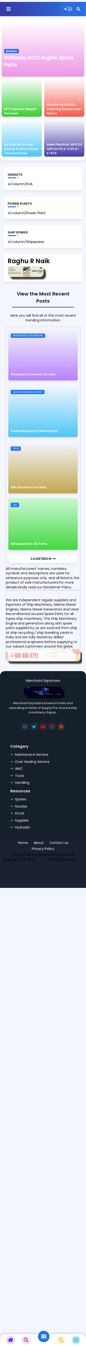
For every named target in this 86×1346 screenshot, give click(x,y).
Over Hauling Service (32, 761)
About (39, 843)
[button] (78, 9)
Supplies (22, 820)
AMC (19, 768)
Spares (20, 799)
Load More (41, 558)
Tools (19, 775)
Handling (22, 782)
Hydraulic (22, 827)
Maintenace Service (31, 754)
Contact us (58, 843)
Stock (19, 813)
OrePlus (42, 859)
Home (23, 843)
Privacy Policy (43, 849)
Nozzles (21, 806)
